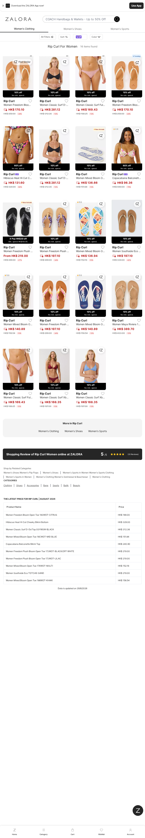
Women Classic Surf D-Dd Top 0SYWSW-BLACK (30, 529)
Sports (56, 485)
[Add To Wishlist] (30, 101)
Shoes (19, 485)
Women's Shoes (74, 431)
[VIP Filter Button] (80, 37)
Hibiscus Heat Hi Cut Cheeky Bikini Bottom (27, 522)
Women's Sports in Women (19, 477)
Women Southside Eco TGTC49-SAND (25, 573)
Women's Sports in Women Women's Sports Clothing (88, 472)
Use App (136, 5)
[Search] (117, 19)
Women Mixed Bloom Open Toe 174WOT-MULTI (29, 565)
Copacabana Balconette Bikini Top (23, 544)
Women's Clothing (48, 431)
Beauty (76, 485)
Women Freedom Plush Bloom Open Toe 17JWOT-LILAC (33, 558)
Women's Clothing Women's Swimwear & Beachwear (62, 477)
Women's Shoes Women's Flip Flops (21, 472)
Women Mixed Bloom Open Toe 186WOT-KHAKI (29, 580)
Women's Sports (97, 431)
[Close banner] (3, 5)
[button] (72, 5)
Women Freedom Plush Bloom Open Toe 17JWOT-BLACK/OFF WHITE (40, 551)
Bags (45, 485)
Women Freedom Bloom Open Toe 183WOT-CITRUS (31, 515)
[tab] (24, 29)
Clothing (8, 485)
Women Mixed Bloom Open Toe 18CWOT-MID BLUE (31, 536)
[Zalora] (18, 19)
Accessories (33, 485)
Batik (66, 485)
